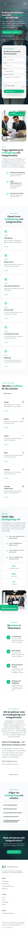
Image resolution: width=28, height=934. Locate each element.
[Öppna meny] (25, 3)
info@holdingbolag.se (9, 913)
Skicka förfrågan (9, 91)
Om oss (3, 897)
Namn (5, 57)
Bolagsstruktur (5, 883)
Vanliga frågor (5, 902)
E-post (5, 68)
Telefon (5, 62)
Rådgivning (4, 888)
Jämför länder (7, 393)
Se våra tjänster (8, 36)
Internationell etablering (7, 886)
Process (4, 899)
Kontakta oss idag (13, 852)
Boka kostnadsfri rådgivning (11, 32)
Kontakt (3, 904)
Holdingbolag (5, 881)
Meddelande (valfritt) (8, 74)
